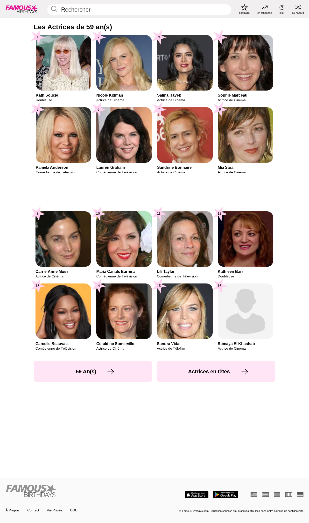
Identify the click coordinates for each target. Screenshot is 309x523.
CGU (73, 510)
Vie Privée (54, 510)
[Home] (79, 491)
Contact (33, 510)
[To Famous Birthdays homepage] (21, 9)
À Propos (13, 510)
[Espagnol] (265, 494)
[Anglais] (254, 494)
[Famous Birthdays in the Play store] (225, 494)
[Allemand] (300, 494)
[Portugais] (277, 494)
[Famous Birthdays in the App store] (196, 494)
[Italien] (288, 494)
